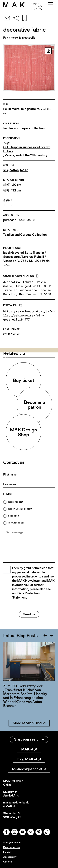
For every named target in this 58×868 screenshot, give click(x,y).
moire (24, 170)
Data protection (11, 847)
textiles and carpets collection (24, 128)
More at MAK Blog (27, 722)
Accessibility (9, 856)
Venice (9, 155)
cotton (14, 170)
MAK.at (27, 749)
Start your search (27, 739)
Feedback (13, 515)
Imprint (7, 852)
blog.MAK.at (27, 759)
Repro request (15, 501)
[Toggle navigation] (50, 4)
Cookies (7, 861)
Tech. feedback (16, 522)
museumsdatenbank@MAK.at (16, 804)
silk (5, 170)
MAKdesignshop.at (27, 769)
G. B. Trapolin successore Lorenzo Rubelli (26, 149)
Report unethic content (20, 508)
